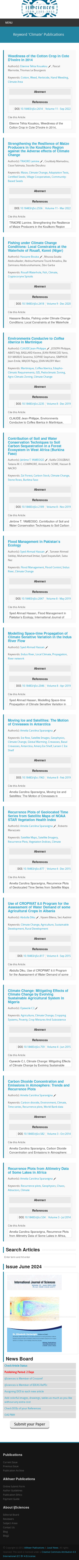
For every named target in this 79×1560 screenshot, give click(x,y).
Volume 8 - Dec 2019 (59, 404)
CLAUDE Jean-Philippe (33, 348)
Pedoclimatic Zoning (53, 372)
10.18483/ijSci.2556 (31, 208)
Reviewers (8, 1519)
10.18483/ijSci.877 (33, 869)
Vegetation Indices (40, 842)
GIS (38, 372)
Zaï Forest (26, 475)
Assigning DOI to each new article (24, 1391)
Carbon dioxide (30, 1102)
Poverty (23, 1020)
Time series (14, 1107)
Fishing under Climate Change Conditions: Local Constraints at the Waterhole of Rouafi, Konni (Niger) (37, 246)
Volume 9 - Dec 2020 (59, 304)
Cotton (25, 77)
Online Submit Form (14, 1487)
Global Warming (37, 742)
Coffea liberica (43, 368)
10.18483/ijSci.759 (34, 1047)
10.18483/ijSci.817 (33, 956)
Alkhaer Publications (34, 1548)
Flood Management (32, 567)
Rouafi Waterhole (31, 272)
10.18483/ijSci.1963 (33, 777)
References (40, 102)
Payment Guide (11, 1499)
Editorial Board (11, 1515)
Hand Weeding (59, 77)
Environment (48, 1102)
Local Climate (43, 654)
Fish (45, 272)
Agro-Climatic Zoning (20, 377)
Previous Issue (10, 1466)
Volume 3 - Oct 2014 (59, 1134)
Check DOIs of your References (22, 1408)
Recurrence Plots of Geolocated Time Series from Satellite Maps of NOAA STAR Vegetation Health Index (38, 816)
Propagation (59, 654)
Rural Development (36, 929)
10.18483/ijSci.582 (34, 1134)
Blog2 (6, 1536)
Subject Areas (10, 1523)
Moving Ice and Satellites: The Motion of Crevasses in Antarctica (38, 722)
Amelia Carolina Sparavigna (36, 730)
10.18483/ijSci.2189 (33, 507)
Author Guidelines (12, 1491)
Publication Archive (13, 1471)
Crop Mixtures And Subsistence (47, 1020)
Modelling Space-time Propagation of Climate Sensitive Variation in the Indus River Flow (40, 637)
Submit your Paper (29, 1424)
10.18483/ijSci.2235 (33, 404)
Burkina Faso (30, 480)
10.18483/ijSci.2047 (32, 599)
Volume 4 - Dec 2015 (59, 869)
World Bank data (53, 1107)
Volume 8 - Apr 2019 (59, 686)
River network (16, 658)
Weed (33, 77)
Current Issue (10, 1462)
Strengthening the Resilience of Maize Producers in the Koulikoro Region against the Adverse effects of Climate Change (38, 149)
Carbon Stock (41, 475)
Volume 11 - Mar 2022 (58, 208)
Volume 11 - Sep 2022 (58, 109)
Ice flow (25, 738)
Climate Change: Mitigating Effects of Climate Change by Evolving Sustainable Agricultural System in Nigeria (38, 996)
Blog (5, 1532)
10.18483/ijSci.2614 (31, 109)
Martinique (27, 368)
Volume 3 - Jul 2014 (59, 1217)
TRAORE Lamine (29, 161)
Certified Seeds (17, 177)
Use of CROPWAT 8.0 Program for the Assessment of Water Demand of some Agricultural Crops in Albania (39, 907)
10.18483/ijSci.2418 (33, 304)
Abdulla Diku (27, 917)
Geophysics (57, 738)
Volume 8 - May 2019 (58, 599)
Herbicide (43, 77)
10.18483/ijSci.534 (35, 1217)
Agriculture (47, 925)
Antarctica (27, 746)
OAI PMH (9, 1415)
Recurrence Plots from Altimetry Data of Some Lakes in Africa (38, 1170)
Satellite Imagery (48, 837)
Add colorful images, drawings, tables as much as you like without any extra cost (38, 1400)
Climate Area (15, 82)
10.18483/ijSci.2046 (33, 686)
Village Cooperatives (38, 177)
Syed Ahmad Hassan (32, 552)
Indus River (27, 654)
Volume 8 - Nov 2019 (59, 507)
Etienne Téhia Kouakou (33, 66)
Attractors (13, 1190)
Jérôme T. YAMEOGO (32, 460)
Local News (52, 1548)
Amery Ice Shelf (43, 746)
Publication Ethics (12, 1495)
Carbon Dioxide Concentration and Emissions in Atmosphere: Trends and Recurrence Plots (38, 1085)
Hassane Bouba (29, 257)
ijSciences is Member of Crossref (23, 1378)
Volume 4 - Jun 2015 (59, 1047)
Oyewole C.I (27, 1008)
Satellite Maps (29, 837)
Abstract (40, 92)
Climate (52, 272)
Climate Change (38, 172)
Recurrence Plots (18, 842)
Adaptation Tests (58, 172)
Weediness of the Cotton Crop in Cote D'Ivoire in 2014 (38, 57)
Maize (24, 172)
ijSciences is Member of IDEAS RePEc (25, 1385)
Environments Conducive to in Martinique (36, 340)
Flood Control (53, 567)
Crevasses (54, 742)
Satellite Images (40, 738)
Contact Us (9, 1528)
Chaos (60, 1186)
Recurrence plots (32, 1107)
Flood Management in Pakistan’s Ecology (34, 543)
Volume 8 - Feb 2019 (59, 777)
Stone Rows (15, 480)
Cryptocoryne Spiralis (20, 276)
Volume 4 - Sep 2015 (59, 956)
